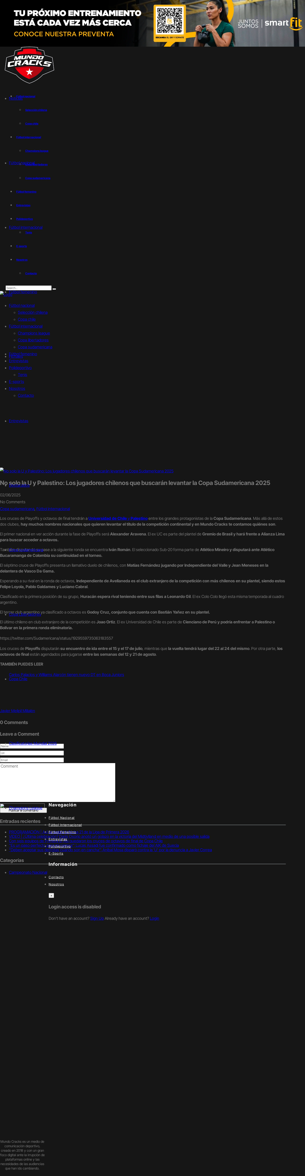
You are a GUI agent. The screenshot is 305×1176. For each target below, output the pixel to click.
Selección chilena (36, 110)
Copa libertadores (33, 340)
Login (154, 918)
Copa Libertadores (25, 614)
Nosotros (21, 259)
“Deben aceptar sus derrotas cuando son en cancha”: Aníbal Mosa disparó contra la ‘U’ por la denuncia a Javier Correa (110, 849)
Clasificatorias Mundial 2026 (33, 743)
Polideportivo (24, 219)
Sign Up (97, 918)
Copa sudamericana (37, 178)
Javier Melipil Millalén (17, 710)
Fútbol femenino (26, 191)
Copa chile (31, 123)
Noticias (16, 98)
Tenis (28, 232)
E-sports (21, 246)
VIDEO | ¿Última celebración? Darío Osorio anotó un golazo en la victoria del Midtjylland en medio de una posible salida (109, 836)
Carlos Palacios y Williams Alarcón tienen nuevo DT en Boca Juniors (66, 674)
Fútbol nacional (22, 305)
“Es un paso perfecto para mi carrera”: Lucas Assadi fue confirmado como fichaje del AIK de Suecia (94, 845)
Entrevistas (23, 205)
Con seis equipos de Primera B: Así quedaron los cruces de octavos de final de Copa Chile (86, 841)
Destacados (19, 485)
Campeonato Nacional (28, 872)
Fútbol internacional (28, 137)
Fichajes (16, 356)
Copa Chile (18, 678)
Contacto (31, 273)
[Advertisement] (152, 434)
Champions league (36, 150)
